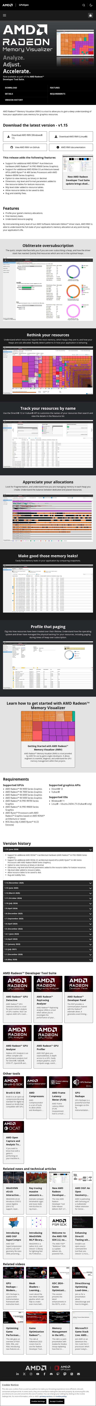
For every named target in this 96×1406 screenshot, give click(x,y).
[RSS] (71, 1374)
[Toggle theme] (91, 5)
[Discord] (51, 1374)
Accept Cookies (56, 1401)
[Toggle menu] (4, 15)
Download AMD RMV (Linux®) (73, 136)
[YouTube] (37, 1374)
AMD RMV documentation (73, 147)
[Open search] (83, 5)
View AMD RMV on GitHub (27, 147)
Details (9, 93)
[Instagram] (31, 1374)
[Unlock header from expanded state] (90, 15)
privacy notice (46, 1396)
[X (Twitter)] (24, 1374)
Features (55, 87)
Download (11, 87)
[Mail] (78, 1374)
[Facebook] (44, 1374)
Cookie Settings (38, 1401)
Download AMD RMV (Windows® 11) (27, 136)
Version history (14, 100)
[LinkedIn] (17, 1374)
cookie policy (61, 1396)
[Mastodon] (64, 1373)
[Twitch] (58, 1374)
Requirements (57, 93)
